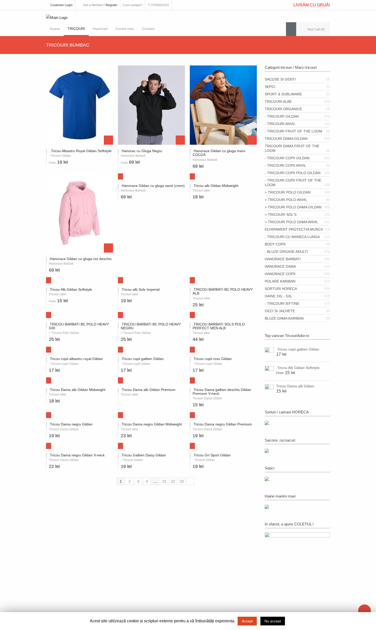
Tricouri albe (278, 101)
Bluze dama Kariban (284, 318)
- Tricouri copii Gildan (287, 158)
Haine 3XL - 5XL (278, 296)
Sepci (270, 87)
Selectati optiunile (108, 140)
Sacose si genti (280, 79)
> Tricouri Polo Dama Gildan (293, 207)
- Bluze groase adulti (286, 252)
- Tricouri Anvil (280, 124)
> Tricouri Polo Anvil (286, 200)
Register (111, 5)
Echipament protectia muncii (294, 229)
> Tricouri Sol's (280, 214)
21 (164, 481)
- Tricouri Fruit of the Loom (293, 131)
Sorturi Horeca (281, 289)
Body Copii (275, 244)
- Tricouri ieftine (282, 303)
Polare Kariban (280, 281)
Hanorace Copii (280, 274)
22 (173, 481)
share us (364, 610)
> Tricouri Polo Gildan (288, 192)
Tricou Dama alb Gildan (295, 386)
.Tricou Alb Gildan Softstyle (297, 367)
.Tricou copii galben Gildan (297, 349)
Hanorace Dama (280, 266)
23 (182, 481)
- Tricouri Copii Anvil (285, 165)
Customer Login (61, 5)
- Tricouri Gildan (282, 116)
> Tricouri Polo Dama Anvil (291, 222)
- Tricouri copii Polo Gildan (292, 173)
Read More (118, 379)
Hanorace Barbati (283, 259)
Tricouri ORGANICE (283, 109)
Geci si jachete (280, 311)
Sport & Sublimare (283, 94)
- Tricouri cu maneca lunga (292, 237)
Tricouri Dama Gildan (286, 139)
